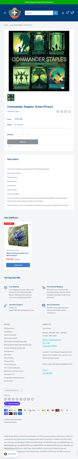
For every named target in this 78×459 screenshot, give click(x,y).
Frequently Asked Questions (14, 377)
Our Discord (8, 381)
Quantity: (10, 134)
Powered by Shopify (10, 422)
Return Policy (9, 358)
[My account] (63, 13)
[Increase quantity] (28, 134)
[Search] (55, 13)
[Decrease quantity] (17, 134)
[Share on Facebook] (57, 111)
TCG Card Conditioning (12, 368)
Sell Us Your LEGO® (10, 338)
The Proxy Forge (13, 111)
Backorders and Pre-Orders (13, 371)
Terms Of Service (10, 364)
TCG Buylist (8, 332)
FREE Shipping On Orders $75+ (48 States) (39, 2)
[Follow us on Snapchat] (32, 399)
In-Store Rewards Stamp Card (14, 348)
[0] (71, 13)
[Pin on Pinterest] (61, 111)
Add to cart (18, 265)
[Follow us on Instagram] (17, 399)
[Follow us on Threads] (13, 399)
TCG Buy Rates (9, 328)
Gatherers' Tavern (12, 250)
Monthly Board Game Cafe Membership (17, 345)
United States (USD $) (11, 390)
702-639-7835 (47, 373)
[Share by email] (69, 111)
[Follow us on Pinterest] (21, 399)
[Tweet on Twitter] (65, 111)
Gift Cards (7, 354)
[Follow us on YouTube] (24, 399)
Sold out (23, 142)
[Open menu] (5, 13)
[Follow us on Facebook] (5, 399)
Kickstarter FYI (9, 374)
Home (6, 25)
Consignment (9, 351)
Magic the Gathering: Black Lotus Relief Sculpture (17, 254)
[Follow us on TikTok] (28, 399)
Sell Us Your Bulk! (10, 335)
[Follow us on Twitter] (9, 399)
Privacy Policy (9, 361)
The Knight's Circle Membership (15, 341)
